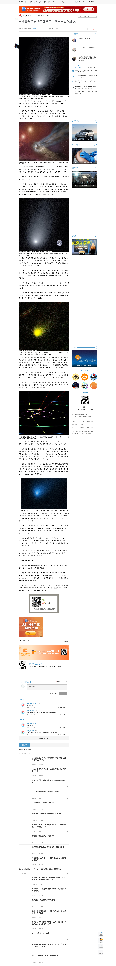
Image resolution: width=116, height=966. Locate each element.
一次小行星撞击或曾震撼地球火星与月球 (46, 813)
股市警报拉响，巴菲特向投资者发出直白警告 (48, 847)
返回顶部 (100, 958)
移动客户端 (91, 1)
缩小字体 (61, 29)
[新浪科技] (75, 377)
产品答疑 (74, 427)
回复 (65, 707)
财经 (35, 2)
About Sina (90, 421)
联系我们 (74, 424)
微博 (75, 29)
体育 (31, 2)
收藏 (70, 29)
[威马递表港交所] (84, 132)
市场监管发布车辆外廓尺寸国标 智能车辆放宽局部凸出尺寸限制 (86, 76)
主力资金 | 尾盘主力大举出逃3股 (43, 900)
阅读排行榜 (78, 67)
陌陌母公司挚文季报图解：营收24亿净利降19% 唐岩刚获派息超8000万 (87, 58)
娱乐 (40, 2)
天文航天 (43, 16)
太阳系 (28, 640)
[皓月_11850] (23, 712)
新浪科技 (32, 16)
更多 (63, 2)
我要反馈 (66, 641)
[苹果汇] (84, 385)
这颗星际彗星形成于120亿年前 (43, 836)
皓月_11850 (30, 711)
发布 (63, 693)
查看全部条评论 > (44, 738)
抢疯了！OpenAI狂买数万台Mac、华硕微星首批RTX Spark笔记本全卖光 (86, 70)
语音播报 (100, 946)
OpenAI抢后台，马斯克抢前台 (87, 48)
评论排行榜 (91, 67)
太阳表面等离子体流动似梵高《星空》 (45, 791)
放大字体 (65, 29)
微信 (80, 29)
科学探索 (38, 16)
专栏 (58, 2)
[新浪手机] (93, 377)
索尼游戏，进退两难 (84, 38)
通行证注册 (90, 424)
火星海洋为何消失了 (26, 749)
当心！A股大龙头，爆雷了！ (42, 933)
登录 (51, 693)
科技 (45, 2)
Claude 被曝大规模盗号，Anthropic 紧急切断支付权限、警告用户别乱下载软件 (85, 87)
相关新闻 (24, 745)
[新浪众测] (93, 385)
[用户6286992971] (23, 705)
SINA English (90, 427)
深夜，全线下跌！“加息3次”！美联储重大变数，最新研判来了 (41, 869)
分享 (85, 29)
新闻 (26, 2)
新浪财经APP (54, 29)
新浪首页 (21, 2)
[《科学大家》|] (84, 155)
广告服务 (82, 421)
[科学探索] (75, 385)
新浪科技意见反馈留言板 (81, 414)
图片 (54, 2)
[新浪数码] (84, 377)
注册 (84, 1)
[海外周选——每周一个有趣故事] (84, 358)
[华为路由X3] (84, 246)
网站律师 (82, 427)
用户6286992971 (32, 703)
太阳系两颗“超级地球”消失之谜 (43, 802)
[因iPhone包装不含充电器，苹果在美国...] (84, 179)
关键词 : (21, 640)
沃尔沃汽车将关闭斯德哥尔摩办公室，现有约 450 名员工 (86, 81)
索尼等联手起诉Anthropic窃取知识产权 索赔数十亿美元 (86, 92)
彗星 (24, 640)
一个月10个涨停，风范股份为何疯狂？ (46, 955)
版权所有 (89, 433)
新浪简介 (74, 421)
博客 (49, 2)
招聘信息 (82, 424)
